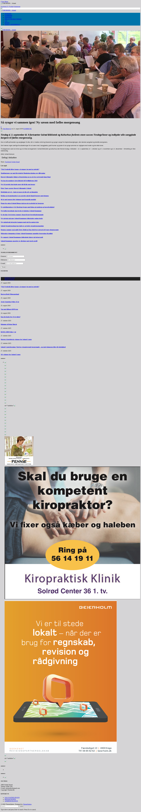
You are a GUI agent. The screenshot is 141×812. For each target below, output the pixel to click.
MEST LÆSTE (9, 279)
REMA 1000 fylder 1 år (8, 332)
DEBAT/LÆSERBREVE (12, 25)
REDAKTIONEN (10, 799)
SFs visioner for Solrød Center (11, 354)
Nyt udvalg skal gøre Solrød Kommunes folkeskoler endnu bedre (22, 218)
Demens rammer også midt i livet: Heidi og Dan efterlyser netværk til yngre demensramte (30, 230)
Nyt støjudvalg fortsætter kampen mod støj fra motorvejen (20, 222)
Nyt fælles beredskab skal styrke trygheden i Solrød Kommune (21, 211)
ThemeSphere (27, 804)
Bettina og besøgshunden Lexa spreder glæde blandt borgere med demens (25, 196)
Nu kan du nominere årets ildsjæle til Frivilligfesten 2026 (19, 181)
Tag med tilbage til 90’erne (9, 309)
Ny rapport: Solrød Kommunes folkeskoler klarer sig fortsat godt (22, 237)
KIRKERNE (8, 17)
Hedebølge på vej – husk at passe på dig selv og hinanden (19, 192)
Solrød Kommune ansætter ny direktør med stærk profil (19, 241)
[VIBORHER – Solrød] (8, 10)
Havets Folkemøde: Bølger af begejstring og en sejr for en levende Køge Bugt (26, 177)
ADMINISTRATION (11, 801)
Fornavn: (3, 256)
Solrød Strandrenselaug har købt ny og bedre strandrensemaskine (22, 226)
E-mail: (3, 263)
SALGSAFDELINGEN (12, 797)
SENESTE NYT (10, 278)
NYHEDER (8, 14)
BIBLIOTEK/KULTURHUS (13, 19)
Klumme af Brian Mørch (9, 324)
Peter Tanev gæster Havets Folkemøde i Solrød (16, 188)
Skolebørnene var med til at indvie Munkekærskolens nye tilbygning (23, 173)
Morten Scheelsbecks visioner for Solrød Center (16, 339)
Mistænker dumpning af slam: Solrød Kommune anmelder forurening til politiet (27, 233)
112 (6, 21)
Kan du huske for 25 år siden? (10, 317)
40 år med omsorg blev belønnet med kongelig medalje (18, 199)
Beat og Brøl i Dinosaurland (10, 294)
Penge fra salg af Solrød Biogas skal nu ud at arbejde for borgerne (22, 203)
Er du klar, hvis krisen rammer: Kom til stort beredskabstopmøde (22, 215)
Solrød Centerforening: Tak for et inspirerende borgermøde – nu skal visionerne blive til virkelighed (33, 347)
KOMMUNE (8, 15)
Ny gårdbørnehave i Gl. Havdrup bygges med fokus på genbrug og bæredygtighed (27, 207)
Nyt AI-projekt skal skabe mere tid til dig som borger (18, 184)
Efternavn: (4, 260)
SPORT (7, 23)
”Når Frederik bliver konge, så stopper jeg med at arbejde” (20, 169)
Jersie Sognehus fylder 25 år (10, 302)
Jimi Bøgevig (7, 129)
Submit (22, 806)
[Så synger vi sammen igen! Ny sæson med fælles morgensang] (70, 118)
